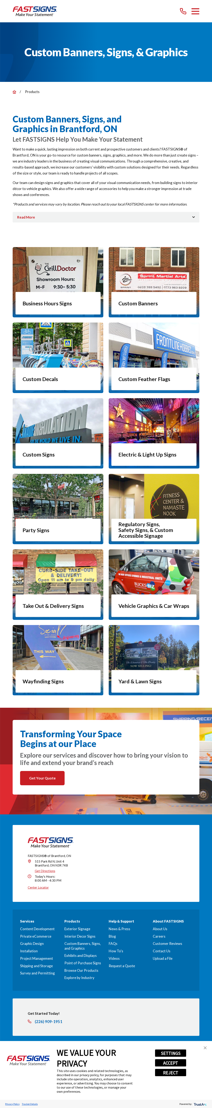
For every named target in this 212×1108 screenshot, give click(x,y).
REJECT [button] (170, 1073)
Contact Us (161, 951)
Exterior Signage (77, 929)
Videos (114, 958)
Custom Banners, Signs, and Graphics (82, 945)
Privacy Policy (12, 1104)
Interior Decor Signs (79, 936)
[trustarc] (200, 1104)
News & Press (119, 929)
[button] (205, 1048)
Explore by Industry (79, 977)
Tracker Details (30, 1104)
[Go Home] (14, 92)
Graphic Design (32, 943)
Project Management (36, 958)
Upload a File (162, 958)
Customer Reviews (167, 943)
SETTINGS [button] (171, 1053)
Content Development (37, 929)
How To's (116, 951)
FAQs (113, 943)
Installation (29, 951)
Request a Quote (122, 966)
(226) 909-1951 (48, 1022)
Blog (112, 936)
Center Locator (38, 887)
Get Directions (45, 871)
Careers (159, 936)
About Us (160, 929)
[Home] (35, 11)
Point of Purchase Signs (82, 963)
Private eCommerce (35, 936)
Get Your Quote (42, 778)
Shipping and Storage (36, 966)
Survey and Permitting (37, 973)
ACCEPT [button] (170, 1063)
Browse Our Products (81, 970)
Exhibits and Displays (80, 955)
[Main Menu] (195, 11)
